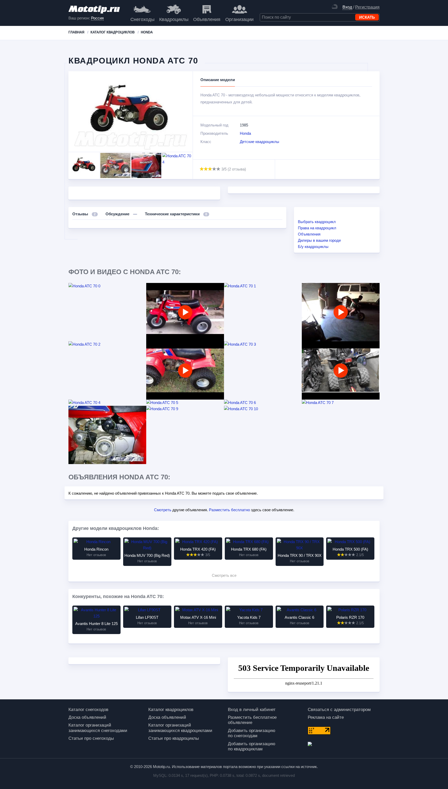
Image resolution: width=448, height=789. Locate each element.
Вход (347, 7)
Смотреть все (224, 575)
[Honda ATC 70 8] (107, 435)
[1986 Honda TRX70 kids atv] (185, 370)
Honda (245, 133)
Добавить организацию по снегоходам (251, 733)
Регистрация (367, 7)
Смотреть (162, 510)
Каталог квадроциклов (170, 709)
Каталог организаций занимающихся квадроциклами (180, 728)
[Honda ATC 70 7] (341, 403)
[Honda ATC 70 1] (263, 286)
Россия (97, 18)
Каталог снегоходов (88, 709)
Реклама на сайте (326, 717)
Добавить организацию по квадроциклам (251, 746)
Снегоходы (142, 19)
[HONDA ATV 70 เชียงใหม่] (185, 312)
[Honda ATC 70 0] (107, 286)
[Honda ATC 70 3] (263, 344)
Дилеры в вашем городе (319, 240)
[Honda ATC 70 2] (107, 344)
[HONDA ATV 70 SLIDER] (341, 312)
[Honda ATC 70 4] (107, 403)
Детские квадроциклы (259, 141)
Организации (239, 19)
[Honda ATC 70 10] (263, 409)
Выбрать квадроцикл (317, 221)
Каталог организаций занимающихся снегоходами (97, 728)
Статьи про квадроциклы (173, 738)
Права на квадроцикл (317, 228)
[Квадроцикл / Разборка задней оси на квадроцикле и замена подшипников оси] (341, 370)
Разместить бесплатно (229, 510)
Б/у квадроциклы (313, 246)
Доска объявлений (87, 717)
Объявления (206, 19)
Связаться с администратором (339, 709)
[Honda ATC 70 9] (185, 409)
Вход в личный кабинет (252, 709)
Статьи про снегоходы (91, 738)
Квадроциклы (173, 19)
